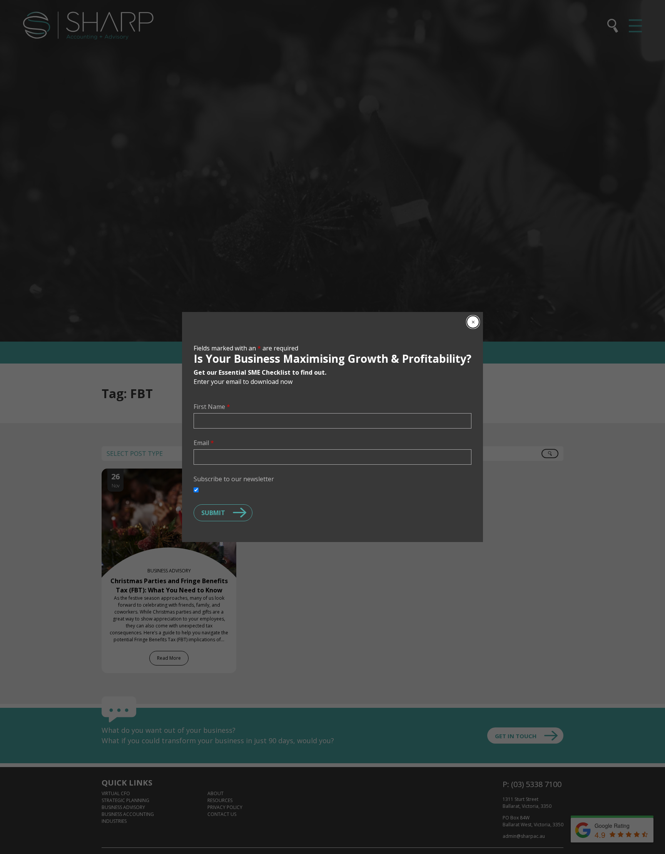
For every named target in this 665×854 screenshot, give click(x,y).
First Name (212, 406)
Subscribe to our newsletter (234, 478)
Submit (213, 512)
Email (204, 442)
